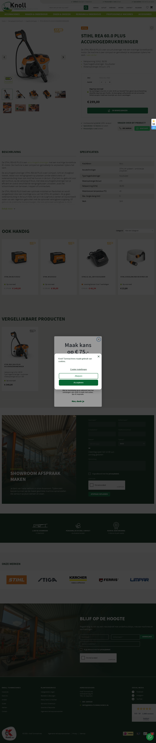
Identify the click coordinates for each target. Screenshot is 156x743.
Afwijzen (78, 376)
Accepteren (78, 383)
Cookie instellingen (78, 369)
